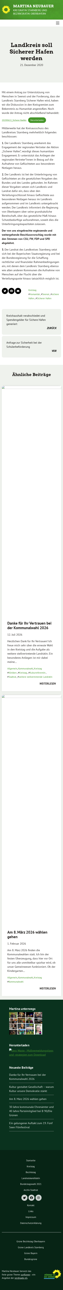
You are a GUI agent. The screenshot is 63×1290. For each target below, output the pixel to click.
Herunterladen (37, 120)
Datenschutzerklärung (30, 1223)
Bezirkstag (31, 1172)
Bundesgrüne (30, 1259)
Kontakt (30, 1205)
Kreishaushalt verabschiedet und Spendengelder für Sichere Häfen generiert (31, 322)
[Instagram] (38, 1198)
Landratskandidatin (31, 1178)
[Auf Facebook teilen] (11, 291)
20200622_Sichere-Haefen (14, 120)
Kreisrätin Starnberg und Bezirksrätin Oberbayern (30, 12)
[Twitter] (24, 1198)
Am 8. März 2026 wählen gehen (27, 934)
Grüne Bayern (30, 1253)
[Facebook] (31, 1198)
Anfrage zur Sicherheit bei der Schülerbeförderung (31, 347)
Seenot (45, 294)
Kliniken (13, 672)
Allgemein (12, 668)
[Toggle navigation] (57, 23)
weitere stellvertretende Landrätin (35, 676)
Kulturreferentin (37, 672)
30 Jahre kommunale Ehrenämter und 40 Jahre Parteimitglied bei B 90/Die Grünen (31, 1111)
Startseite (30, 1160)
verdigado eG (21, 1278)
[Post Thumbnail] (31, 500)
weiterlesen (47, 683)
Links (30, 1211)
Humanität (35, 294)
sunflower (25, 1274)
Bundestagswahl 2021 (30, 1184)
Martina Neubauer (33, 6)
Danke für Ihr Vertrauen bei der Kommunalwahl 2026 (29, 625)
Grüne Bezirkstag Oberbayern (31, 1241)
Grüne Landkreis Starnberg (31, 1247)
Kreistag (32, 290)
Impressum (31, 1217)
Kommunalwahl (25, 668)
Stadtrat (12, 676)
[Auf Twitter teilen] (5, 291)
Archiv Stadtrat (31, 1190)
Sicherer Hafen (44, 298)
